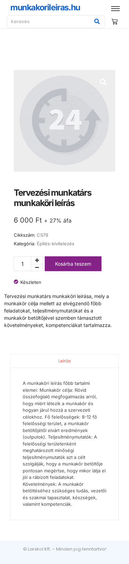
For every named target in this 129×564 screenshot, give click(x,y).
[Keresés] (97, 22)
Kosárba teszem (73, 264)
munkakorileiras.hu (45, 7)
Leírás (64, 361)
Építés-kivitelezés (55, 243)
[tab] (64, 361)
